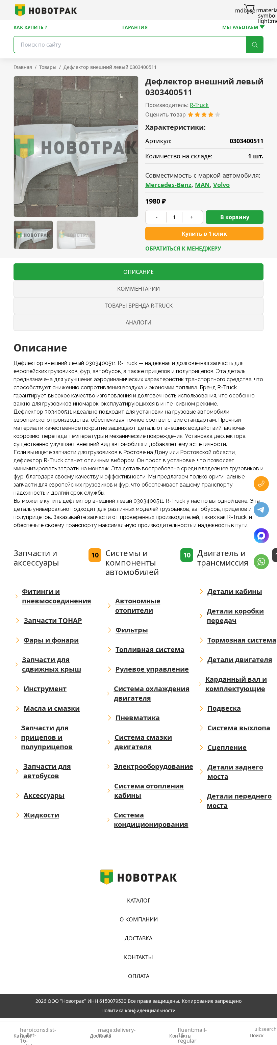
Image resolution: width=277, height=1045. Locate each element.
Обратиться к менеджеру (183, 248)
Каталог (138, 900)
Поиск (256, 1033)
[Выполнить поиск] (254, 44)
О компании (139, 919)
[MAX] (261, 535)
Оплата (138, 976)
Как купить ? (30, 27)
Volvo (221, 185)
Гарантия (135, 27)
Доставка (138, 938)
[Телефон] (261, 483)
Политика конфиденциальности (138, 1010)
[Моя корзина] (249, 10)
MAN (202, 185)
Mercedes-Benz (168, 185)
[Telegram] (261, 509)
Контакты (138, 957)
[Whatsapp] (261, 561)
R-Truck (199, 105)
